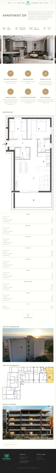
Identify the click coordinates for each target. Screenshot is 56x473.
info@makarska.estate (24, 460)
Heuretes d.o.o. (25, 467)
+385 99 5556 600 (23, 462)
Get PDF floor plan (28, 317)
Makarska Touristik (40, 459)
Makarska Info (39, 457)
